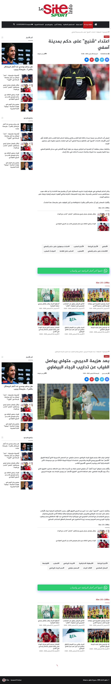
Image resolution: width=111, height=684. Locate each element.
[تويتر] (102, 60)
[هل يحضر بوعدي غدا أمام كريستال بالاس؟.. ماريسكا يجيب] (27, 127)
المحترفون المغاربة (68, 24)
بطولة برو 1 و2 (88, 24)
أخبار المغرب (78, 246)
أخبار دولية (79, 24)
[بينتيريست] (92, 60)
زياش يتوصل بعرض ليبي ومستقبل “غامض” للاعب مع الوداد (76, 214)
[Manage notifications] (4, 680)
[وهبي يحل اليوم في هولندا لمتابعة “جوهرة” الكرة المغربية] (27, 107)
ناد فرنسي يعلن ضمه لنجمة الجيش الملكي (100, 328)
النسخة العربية (39, 24)
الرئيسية (105, 32)
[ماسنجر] (86, 60)
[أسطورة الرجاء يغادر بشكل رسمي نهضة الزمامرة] (48, 295)
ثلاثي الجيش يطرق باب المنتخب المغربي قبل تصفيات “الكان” (73, 305)
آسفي (104, 246)
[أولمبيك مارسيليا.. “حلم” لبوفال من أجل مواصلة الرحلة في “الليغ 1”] (27, 78)
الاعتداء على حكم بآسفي (97, 251)
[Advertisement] (73, 118)
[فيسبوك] (107, 60)
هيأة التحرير (5, 680)
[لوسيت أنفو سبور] (55, 10)
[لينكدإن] (97, 60)
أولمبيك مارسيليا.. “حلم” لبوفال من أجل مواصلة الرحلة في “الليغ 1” (11, 77)
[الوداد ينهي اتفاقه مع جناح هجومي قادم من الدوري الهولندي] (103, 227)
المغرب (80, 251)
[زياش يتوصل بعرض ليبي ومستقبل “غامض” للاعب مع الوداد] (103, 217)
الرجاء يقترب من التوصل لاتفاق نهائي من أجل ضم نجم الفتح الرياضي (74, 329)
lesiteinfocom (104, 54)
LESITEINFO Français (23, 24)
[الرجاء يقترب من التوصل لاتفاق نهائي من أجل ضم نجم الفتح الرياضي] (73, 318)
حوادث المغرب (49, 251)
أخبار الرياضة (92, 246)
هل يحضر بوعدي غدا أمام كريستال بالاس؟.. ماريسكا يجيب (18, 68)
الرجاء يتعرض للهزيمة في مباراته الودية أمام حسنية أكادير (98, 305)
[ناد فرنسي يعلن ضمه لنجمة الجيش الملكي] (98, 318)
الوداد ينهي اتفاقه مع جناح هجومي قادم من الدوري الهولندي (76, 224)
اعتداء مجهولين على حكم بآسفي (56, 246)
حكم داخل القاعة (66, 251)
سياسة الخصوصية (16, 680)
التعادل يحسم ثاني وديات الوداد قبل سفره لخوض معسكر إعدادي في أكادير (48, 329)
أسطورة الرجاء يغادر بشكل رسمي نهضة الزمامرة (48, 305)
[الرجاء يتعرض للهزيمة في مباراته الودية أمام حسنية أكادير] (98, 295)
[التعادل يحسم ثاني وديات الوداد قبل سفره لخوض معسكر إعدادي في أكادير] (48, 318)
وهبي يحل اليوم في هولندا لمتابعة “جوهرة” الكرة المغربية (11, 106)
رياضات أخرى (58, 24)
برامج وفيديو (49, 24)
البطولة (98, 32)
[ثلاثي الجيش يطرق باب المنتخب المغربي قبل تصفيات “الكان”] (73, 295)
